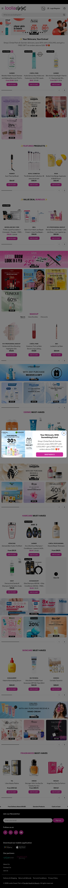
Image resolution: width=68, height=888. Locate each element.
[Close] (64, 433)
